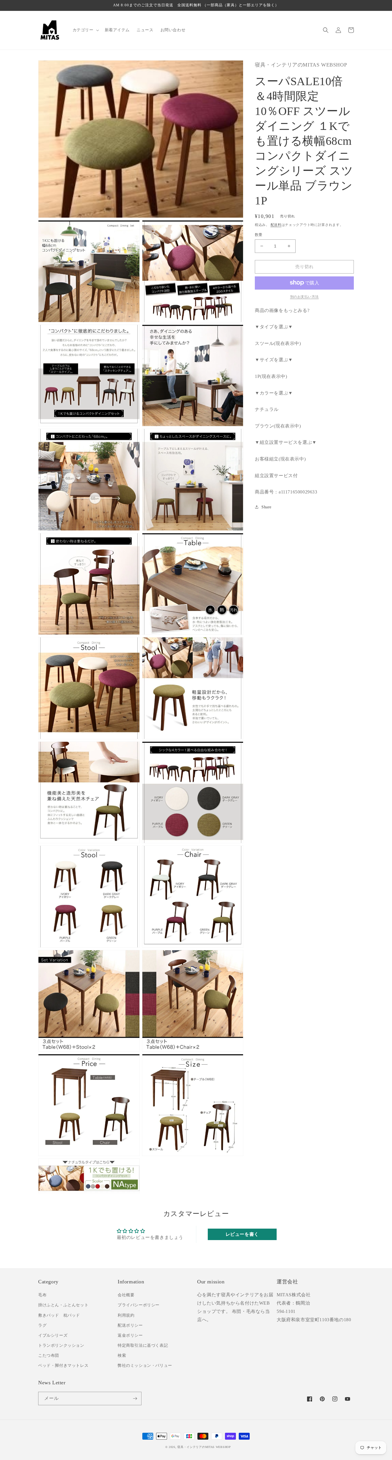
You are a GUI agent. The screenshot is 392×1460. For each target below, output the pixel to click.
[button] (85, 30)
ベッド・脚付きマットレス (63, 1365)
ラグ (42, 1325)
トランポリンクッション (61, 1345)
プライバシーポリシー (139, 1305)
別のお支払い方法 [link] (304, 296)
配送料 (276, 224)
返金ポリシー (130, 1335)
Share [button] (266, 507)
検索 (122, 1355)
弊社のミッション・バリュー (145, 1365)
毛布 (42, 1295)
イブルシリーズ (52, 1335)
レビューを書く (242, 1234)
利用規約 (126, 1315)
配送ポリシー (130, 1325)
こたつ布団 (48, 1355)
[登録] (135, 1398)
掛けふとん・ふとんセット (63, 1305)
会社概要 (126, 1295)
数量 (259, 235)
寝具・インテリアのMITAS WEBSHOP (204, 1447)
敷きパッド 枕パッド (59, 1315)
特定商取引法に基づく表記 (143, 1345)
